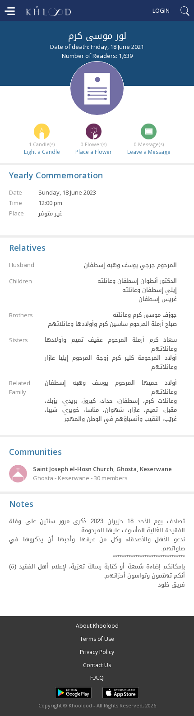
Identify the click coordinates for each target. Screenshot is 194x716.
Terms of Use (97, 639)
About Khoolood (97, 626)
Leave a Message (149, 152)
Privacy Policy (97, 652)
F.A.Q (97, 678)
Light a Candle (42, 152)
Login (161, 10)
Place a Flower (93, 152)
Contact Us (97, 665)
